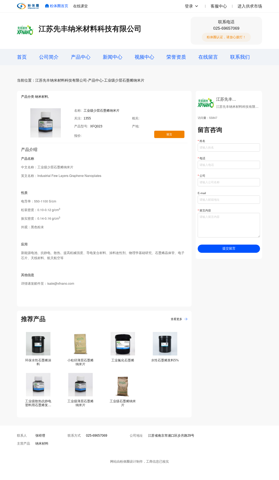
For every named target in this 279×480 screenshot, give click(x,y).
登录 (189, 6)
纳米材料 (41, 443)
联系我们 (240, 57)
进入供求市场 (250, 6)
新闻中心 (112, 57)
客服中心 (219, 6)
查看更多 (176, 319)
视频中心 (144, 57)
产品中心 (80, 57)
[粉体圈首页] (28, 6)
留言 (169, 134)
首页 (22, 57)
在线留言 (208, 57)
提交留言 (228, 248)
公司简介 (49, 57)
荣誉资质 (176, 57)
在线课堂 (80, 6)
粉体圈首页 (59, 6)
